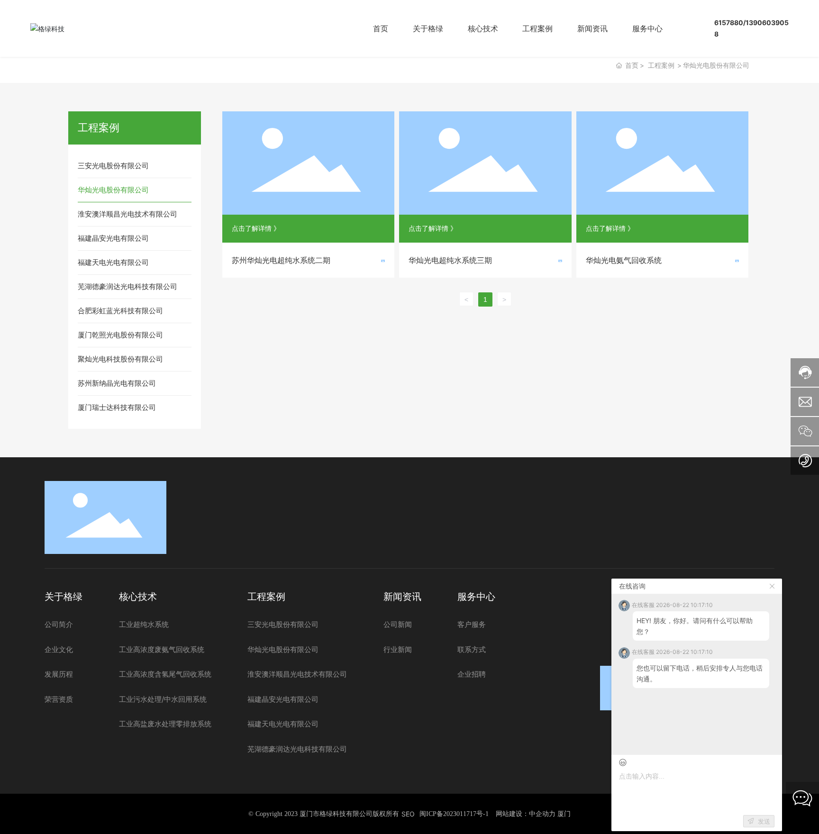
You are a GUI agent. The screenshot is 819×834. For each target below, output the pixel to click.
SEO (408, 814)
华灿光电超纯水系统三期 (450, 260)
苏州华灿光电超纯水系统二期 (281, 260)
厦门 (564, 813)
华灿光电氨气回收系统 (624, 260)
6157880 (728, 22)
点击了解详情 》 (256, 228)
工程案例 (661, 65)
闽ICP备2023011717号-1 (454, 813)
